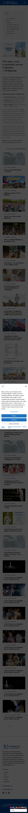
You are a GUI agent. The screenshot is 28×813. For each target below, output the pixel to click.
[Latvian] (18, 807)
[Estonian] (15, 807)
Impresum (24, 426)
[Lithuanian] (20, 807)
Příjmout (14, 415)
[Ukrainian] (26, 807)
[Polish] (22, 807)
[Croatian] (11, 807)
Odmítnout (14, 419)
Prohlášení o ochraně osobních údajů (14, 427)
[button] (26, 386)
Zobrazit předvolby (14, 423)
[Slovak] (24, 807)
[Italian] (17, 807)
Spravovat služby (14, 411)
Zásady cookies (3, 427)
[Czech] (13, 807)
